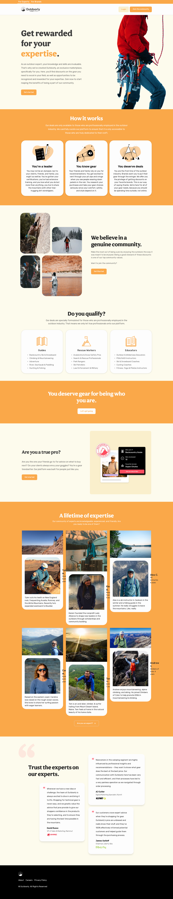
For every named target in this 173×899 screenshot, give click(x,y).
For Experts (23, 2)
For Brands (36, 2)
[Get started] (28, 90)
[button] (124, 9)
